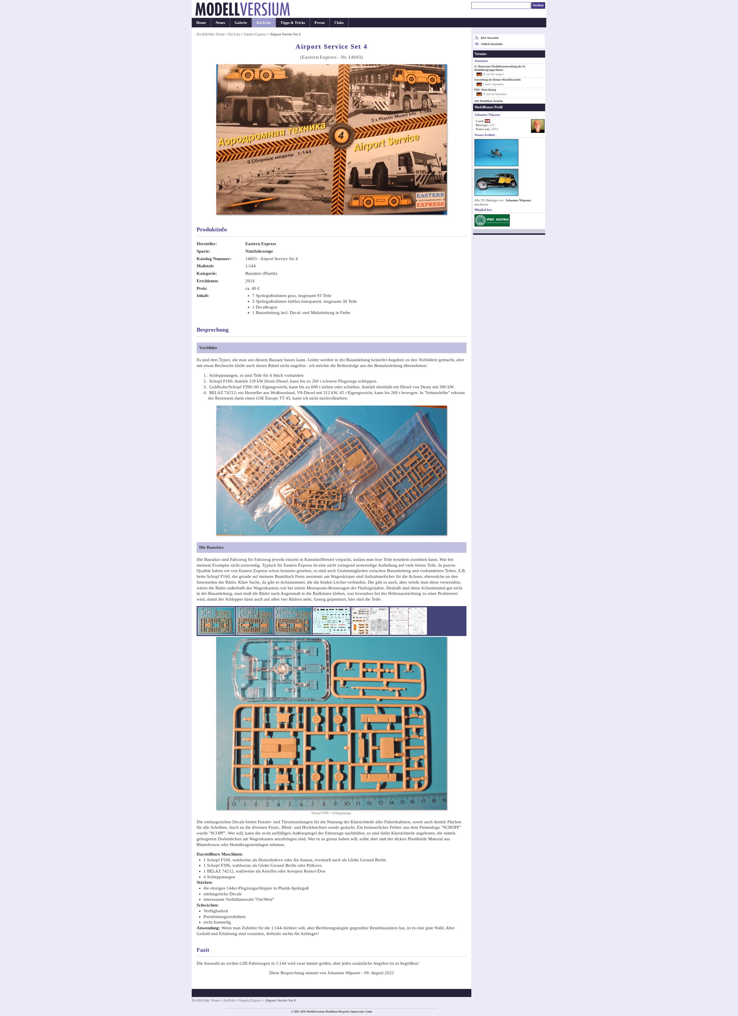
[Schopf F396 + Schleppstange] (293, 621)
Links (369, 1011)
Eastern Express (255, 34)
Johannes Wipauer (518, 200)
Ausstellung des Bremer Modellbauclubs (497, 79)
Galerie (241, 22)
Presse (320, 22)
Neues (220, 22)
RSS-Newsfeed (489, 37)
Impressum (357, 1011)
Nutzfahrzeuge (259, 251)
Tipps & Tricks (292, 22)
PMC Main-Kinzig (485, 89)
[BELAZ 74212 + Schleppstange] (254, 621)
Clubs (339, 22)
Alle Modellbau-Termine (488, 101)
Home (201, 22)
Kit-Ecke (264, 22)
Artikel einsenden (492, 44)
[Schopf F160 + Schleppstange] (216, 621)
